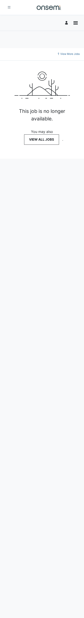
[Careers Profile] (67, 23)
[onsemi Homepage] (49, 7)
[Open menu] (75, 23)
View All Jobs (41, 139)
